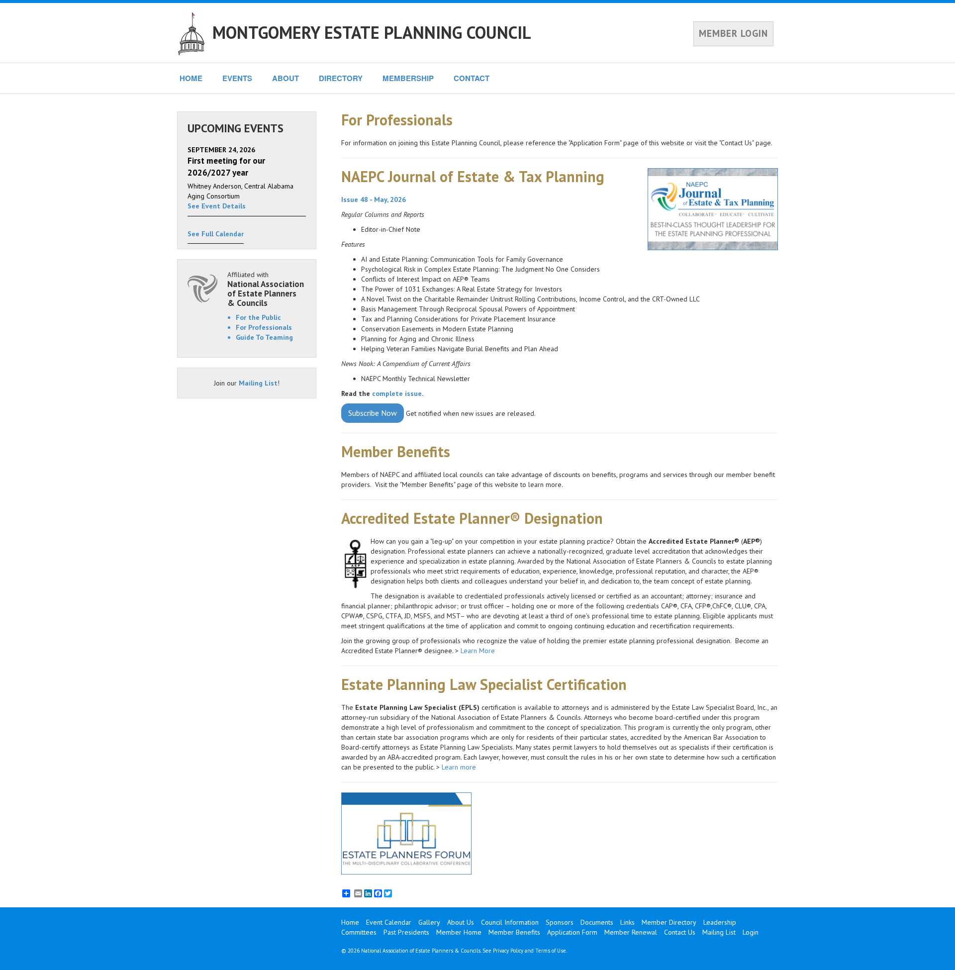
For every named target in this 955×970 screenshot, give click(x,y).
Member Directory (669, 922)
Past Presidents (406, 932)
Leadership (719, 922)
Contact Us (679, 932)
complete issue (397, 393)
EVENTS (237, 78)
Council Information (510, 922)
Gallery (429, 922)
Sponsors (559, 922)
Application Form (572, 932)
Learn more (460, 767)
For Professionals (264, 327)
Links (627, 922)
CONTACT (471, 78)
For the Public (258, 317)
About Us (460, 922)
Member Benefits (514, 932)
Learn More (478, 650)
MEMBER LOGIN (733, 33)
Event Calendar (388, 922)
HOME (191, 78)
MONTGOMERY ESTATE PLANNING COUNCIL (371, 32)
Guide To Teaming (264, 337)
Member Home (458, 932)
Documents (596, 922)
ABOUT (285, 78)
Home (350, 922)
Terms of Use (550, 950)
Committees (359, 932)
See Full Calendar (216, 233)
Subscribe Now (372, 413)
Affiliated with (265, 288)
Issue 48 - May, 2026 (373, 199)
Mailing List (258, 383)
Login (751, 932)
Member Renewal (630, 932)
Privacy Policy (508, 950)
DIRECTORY (341, 78)
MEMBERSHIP (408, 78)
